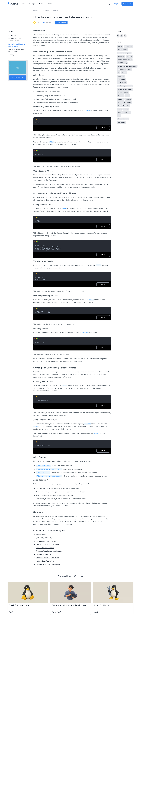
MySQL (120, 102)
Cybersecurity (128, 46)
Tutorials (46, 10)
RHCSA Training (122, 63)
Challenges (31, 4)
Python (126, 109)
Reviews (41, 4)
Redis (119, 106)
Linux (55, 10)
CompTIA (120, 99)
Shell (129, 69)
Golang (120, 112)
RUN (102, 128)
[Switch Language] (109, 4)
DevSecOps (121, 56)
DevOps (120, 46)
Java (125, 112)
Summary (11, 55)
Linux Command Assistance (46, 541)
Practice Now (62, 22)
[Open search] (104, 4)
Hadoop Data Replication (45, 561)
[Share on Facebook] (121, 35)
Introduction (12, 35)
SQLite (119, 109)
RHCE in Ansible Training (125, 89)
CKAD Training (122, 83)
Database (128, 99)
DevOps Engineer (122, 50)
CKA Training (121, 79)
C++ (119, 115)
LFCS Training (122, 69)
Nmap (126, 92)
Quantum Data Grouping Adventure (49, 551)
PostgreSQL (127, 102)
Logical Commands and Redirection (49, 544)
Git (118, 73)
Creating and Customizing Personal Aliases (16, 50)
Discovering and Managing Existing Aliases (16, 45)
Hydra (127, 96)
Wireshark (120, 96)
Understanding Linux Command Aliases (14, 40)
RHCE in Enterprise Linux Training (127, 66)
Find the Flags (41, 535)
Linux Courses (75, 576)
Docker (124, 73)
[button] (109, 4)
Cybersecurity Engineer (124, 53)
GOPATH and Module (44, 538)
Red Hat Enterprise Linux (125, 59)
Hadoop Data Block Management (48, 564)
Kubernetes (121, 76)
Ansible (129, 86)
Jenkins (120, 92)
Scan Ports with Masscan (45, 548)
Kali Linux (129, 56)
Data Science (121, 122)
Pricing (50, 4)
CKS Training (121, 86)
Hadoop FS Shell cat (43, 554)
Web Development (123, 119)
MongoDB (126, 106)
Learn (23, 4)
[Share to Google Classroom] (125, 35)
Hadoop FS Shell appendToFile (47, 558)
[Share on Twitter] (118, 35)
